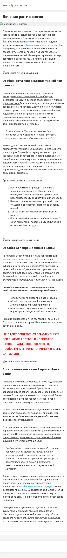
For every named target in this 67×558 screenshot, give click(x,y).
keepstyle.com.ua (15, 5)
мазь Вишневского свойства (27, 259)
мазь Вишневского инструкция (35, 486)
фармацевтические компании (42, 45)
